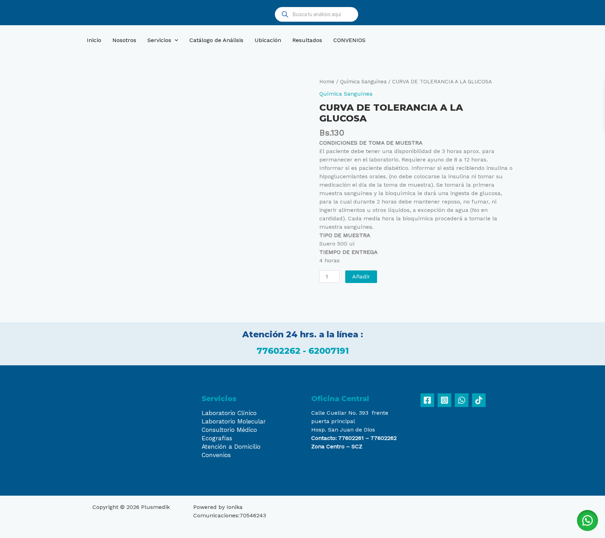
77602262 (280, 351)
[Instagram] (444, 400)
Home (326, 81)
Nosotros (124, 40)
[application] (174, 40)
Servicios (159, 40)
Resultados (307, 40)
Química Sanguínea (363, 81)
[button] (587, 520)
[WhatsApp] (461, 400)
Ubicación (268, 40)
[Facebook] (427, 400)
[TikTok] (479, 400)
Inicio (94, 40)
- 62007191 (326, 351)
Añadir (361, 276)
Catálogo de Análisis (216, 40)
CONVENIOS (349, 40)
